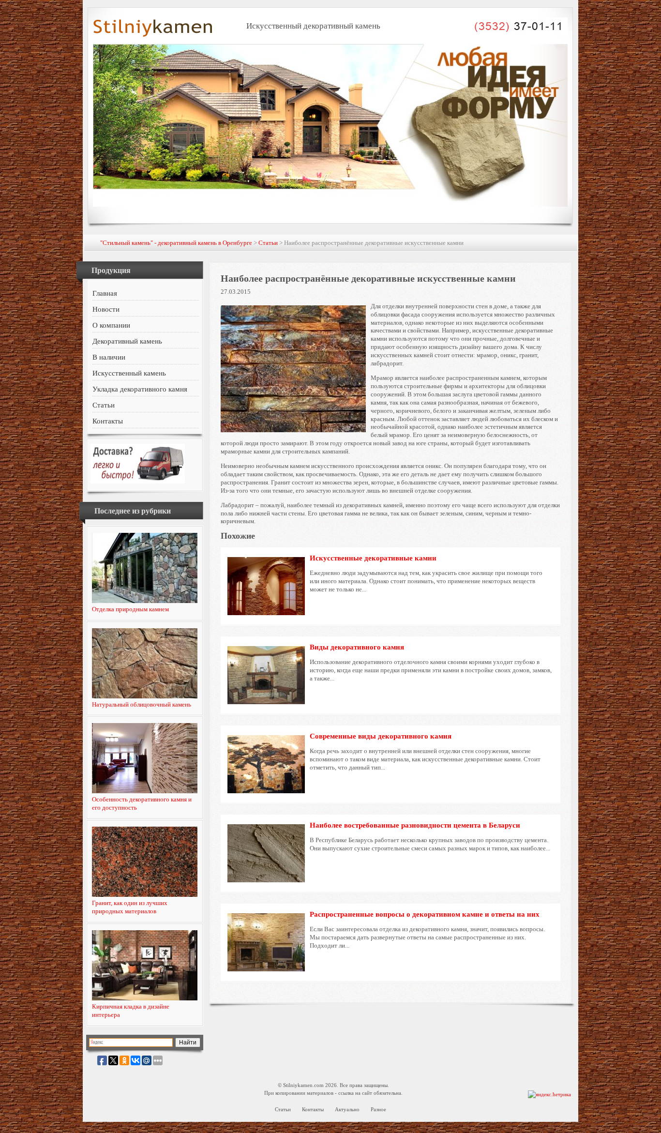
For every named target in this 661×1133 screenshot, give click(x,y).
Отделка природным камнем (130, 609)
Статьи (268, 242)
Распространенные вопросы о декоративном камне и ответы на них (425, 914)
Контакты (107, 421)
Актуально (347, 1109)
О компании (111, 325)
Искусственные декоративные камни (373, 558)
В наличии (108, 357)
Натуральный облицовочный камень (141, 704)
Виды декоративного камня (357, 647)
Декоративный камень (127, 341)
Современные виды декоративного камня (380, 736)
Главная (104, 293)
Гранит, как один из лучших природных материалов (129, 907)
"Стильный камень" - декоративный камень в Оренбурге (176, 242)
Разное (378, 1109)
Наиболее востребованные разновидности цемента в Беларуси (415, 825)
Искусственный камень (129, 373)
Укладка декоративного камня (139, 389)
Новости (106, 309)
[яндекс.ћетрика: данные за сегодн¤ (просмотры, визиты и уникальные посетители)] (549, 1094)
